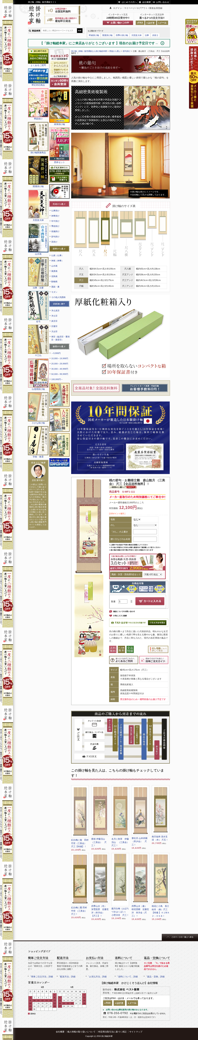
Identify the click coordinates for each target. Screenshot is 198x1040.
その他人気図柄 (58, 297)
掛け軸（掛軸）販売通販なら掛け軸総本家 (89, 51)
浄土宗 (54, 316)
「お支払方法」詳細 (97, 976)
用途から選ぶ (115, 51)
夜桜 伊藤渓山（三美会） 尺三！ (99, 842)
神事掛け (55, 216)
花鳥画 (54, 276)
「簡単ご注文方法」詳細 (41, 976)
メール (163, 22)
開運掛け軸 (107, 35)
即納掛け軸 (94, 35)
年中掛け (55, 221)
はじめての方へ (129, 2)
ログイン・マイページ (124, 8)
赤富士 (155, 35)
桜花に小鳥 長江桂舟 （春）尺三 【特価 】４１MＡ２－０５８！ (160, 911)
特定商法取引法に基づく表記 (112, 1031)
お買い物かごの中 (120, 22)
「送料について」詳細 (127, 976)
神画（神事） (57, 260)
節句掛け (55, 236)
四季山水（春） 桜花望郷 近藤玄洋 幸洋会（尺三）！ (140, 911)
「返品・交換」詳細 (155, 976)
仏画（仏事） (57, 255)
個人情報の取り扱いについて (81, 1031)
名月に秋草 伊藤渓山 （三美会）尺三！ (120, 842)
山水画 (54, 266)
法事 (147, 35)
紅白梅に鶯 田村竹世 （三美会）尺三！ (79, 910)
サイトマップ (135, 1031)
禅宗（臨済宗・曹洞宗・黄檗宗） (60, 338)
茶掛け (54, 242)
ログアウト (142, 8)
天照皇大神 (136, 35)
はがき (151, 22)
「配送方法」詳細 (66, 976)
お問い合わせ (162, 2)
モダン (54, 292)
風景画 (54, 271)
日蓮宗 (54, 326)
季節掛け (55, 226)
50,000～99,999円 (59, 374)
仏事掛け (55, 210)
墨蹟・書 (55, 287)
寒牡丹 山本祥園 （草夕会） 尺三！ (139, 841)
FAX (140, 22)
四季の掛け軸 (122, 35)
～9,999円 (56, 353)
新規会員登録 (155, 8)
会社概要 (146, 2)
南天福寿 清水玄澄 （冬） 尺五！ (160, 838)
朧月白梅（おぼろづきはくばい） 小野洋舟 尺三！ (120, 911)
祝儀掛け (55, 231)
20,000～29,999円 (59, 363)
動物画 (54, 281)
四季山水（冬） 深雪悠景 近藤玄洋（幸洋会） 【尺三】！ (100, 911)
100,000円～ (57, 379)
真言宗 (54, 321)
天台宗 (54, 331)
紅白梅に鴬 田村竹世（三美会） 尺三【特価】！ (80, 843)
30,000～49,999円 (59, 369)
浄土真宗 (55, 310)
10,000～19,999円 (59, 358)
